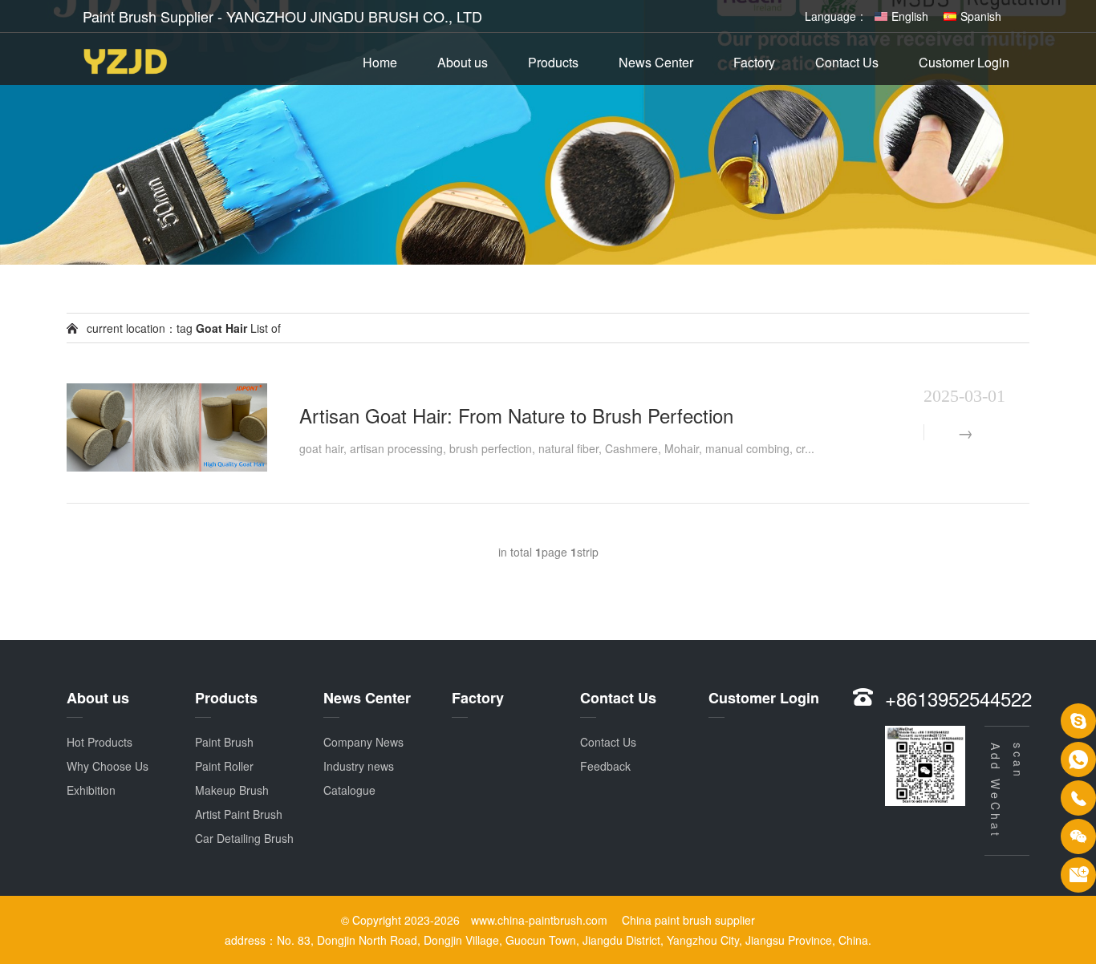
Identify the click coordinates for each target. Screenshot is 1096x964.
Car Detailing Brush (244, 838)
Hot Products (99, 742)
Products (553, 62)
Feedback (605, 766)
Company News (363, 742)
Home (380, 62)
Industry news (358, 766)
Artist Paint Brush (238, 814)
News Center (656, 62)
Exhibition (91, 790)
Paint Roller (224, 766)
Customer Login (964, 62)
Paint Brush (224, 742)
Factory (754, 62)
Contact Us (847, 62)
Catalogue (349, 790)
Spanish (980, 16)
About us (462, 62)
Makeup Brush (232, 790)
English (909, 16)
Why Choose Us (107, 766)
